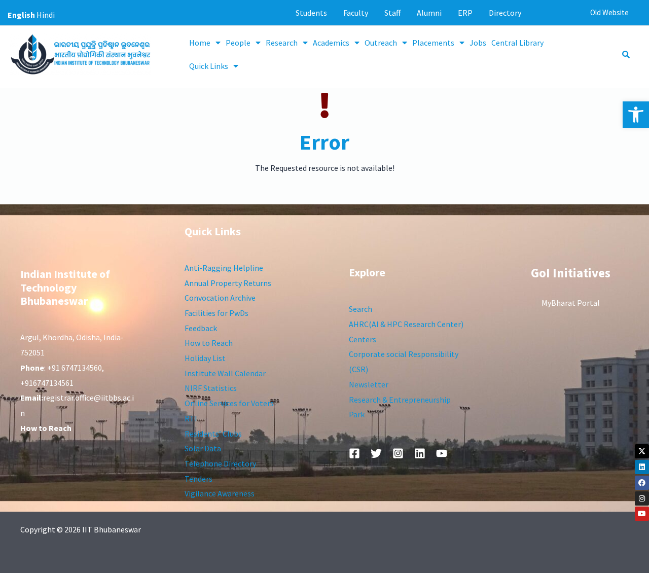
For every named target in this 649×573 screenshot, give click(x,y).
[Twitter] (376, 453)
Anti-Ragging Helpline (224, 268)
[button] (636, 114)
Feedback (201, 328)
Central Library (517, 43)
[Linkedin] (642, 467)
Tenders (198, 479)
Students (311, 13)
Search (360, 309)
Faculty (355, 13)
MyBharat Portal (571, 303)
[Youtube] (642, 514)
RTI (191, 418)
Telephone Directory (220, 463)
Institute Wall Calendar (225, 373)
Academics (331, 43)
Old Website (609, 12)
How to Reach (209, 343)
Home (199, 43)
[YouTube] (441, 453)
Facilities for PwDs (216, 313)
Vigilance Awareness (220, 493)
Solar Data (203, 448)
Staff (392, 13)
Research (282, 43)
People (238, 43)
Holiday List (205, 358)
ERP (465, 13)
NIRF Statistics (211, 388)
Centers (362, 339)
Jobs (478, 43)
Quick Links (208, 66)
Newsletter (368, 384)
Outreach (381, 43)
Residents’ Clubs (213, 433)
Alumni (429, 13)
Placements (433, 43)
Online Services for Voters (229, 403)
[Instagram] (642, 498)
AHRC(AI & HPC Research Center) (406, 324)
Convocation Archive (220, 298)
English (21, 15)
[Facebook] (642, 483)
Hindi (46, 15)
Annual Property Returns (228, 283)
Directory (505, 13)
